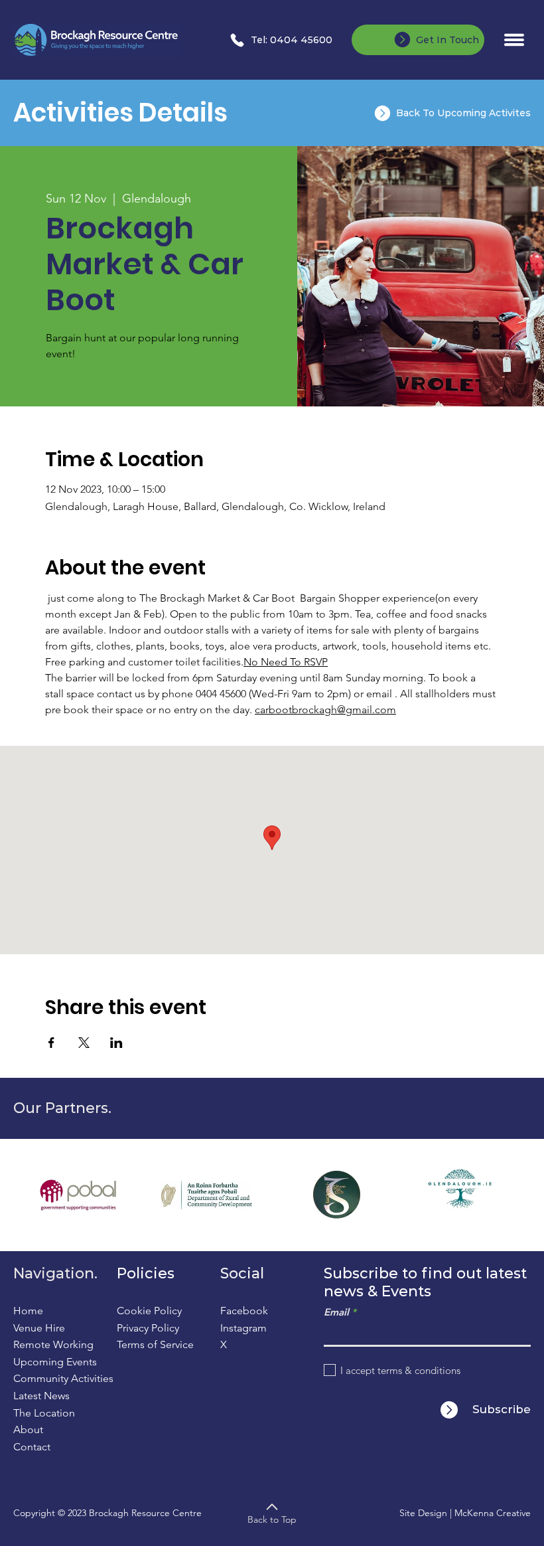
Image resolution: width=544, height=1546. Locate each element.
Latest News (41, 1395)
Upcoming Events (55, 1361)
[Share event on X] (84, 1042)
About (28, 1429)
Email (336, 1312)
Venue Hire (39, 1328)
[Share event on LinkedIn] (116, 1042)
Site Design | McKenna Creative (465, 1513)
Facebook (244, 1310)
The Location (44, 1413)
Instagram (243, 1328)
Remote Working (53, 1344)
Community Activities (63, 1378)
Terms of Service (155, 1344)
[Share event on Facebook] (51, 1042)
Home (28, 1310)
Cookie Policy (149, 1310)
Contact (31, 1446)
